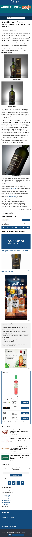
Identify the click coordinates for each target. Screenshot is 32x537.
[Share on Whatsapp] (24, 227)
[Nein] (30, 533)
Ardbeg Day (18, 37)
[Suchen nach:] (16, 17)
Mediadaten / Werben (7, 517)
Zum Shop (26, 220)
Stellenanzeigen (7, 426)
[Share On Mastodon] (28, 227)
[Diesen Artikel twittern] (8, 227)
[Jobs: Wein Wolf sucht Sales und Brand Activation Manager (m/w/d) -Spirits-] (5, 440)
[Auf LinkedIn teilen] (12, 227)
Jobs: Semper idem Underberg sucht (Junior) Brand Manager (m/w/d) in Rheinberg (19, 457)
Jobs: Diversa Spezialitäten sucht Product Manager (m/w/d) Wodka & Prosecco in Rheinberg (19, 448)
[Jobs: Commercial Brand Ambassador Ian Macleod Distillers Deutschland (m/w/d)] (5, 431)
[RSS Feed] (22, 483)
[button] (30, 14)
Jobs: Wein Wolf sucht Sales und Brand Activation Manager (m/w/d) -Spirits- (20, 439)
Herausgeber (5, 512)
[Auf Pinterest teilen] (16, 227)
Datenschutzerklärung (18, 534)
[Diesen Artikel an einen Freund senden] (20, 227)
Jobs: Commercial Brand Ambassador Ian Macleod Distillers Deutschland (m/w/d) (19, 431)
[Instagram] (13, 483)
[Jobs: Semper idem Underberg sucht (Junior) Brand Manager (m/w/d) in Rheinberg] (5, 457)
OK (10, 534)
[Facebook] (9, 483)
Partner (3, 522)
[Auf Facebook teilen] (3, 227)
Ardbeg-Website (12, 196)
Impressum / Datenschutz (8, 526)
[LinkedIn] (18, 483)
